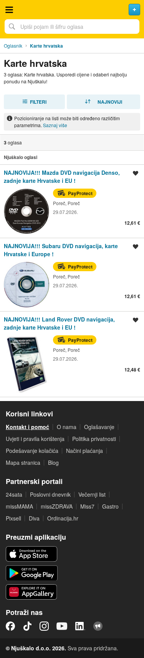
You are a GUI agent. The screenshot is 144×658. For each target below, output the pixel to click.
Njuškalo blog (98, 626)
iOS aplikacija (32, 554)
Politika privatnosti (94, 439)
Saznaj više (55, 125)
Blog (53, 462)
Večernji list (92, 494)
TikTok (27, 626)
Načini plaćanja (84, 450)
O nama (66, 427)
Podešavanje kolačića (32, 450)
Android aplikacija (32, 573)
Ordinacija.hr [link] (62, 518)
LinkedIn (80, 626)
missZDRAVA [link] (57, 506)
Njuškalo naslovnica (72, 9)
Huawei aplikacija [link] (32, 592)
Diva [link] (34, 518)
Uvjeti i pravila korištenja (35, 439)
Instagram (44, 626)
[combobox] (72, 26)
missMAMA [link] (19, 506)
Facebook (10, 626)
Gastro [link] (110, 506)
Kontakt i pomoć (27, 427)
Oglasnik (13, 45)
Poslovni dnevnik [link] (50, 494)
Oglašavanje (99, 427)
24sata (14, 494)
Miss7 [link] (87, 506)
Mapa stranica (23, 462)
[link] (72, 201)
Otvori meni (9, 9)
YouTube (61, 626)
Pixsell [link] (13, 518)
